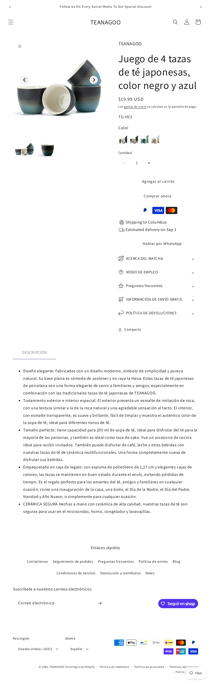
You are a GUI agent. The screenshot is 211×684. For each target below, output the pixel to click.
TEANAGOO (56, 667)
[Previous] (25, 80)
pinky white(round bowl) (155, 139)
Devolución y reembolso (120, 573)
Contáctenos (37, 561)
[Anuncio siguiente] (201, 7)
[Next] (94, 80)
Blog (176, 561)
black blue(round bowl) (123, 139)
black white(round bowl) (134, 139)
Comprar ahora (158, 195)
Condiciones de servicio (76, 573)
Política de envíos (153, 561)
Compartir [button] (132, 329)
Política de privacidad (149, 667)
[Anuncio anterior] (10, 7)
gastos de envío (135, 106)
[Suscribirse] (99, 603)
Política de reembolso (114, 667)
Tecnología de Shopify (80, 667)
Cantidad (125, 153)
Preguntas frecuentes (116, 561)
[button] (10, 22)
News (150, 573)
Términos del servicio (183, 667)
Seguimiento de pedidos (73, 561)
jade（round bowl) (144, 139)
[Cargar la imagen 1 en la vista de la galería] (24, 148)
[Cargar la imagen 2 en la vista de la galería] (47, 148)
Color (123, 128)
